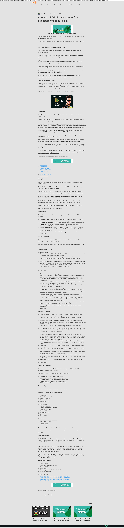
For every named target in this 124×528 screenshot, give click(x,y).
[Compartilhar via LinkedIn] (45, 495)
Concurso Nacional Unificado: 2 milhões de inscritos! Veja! (62, 519)
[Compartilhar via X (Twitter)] (41, 495)
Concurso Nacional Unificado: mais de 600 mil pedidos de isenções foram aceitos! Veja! (83, 519)
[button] (90, 4)
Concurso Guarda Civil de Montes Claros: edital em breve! (39, 519)
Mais (79, 4)
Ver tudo (90, 503)
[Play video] (62, 101)
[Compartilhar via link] (48, 495)
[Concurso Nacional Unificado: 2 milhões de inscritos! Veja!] (62, 511)
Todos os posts (35, 4)
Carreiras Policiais (71, 4)
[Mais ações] (85, 13)
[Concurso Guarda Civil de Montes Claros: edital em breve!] (41, 511)
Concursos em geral (51, 490)
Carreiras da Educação (46, 4)
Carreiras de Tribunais (59, 4)
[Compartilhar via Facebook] (38, 495)
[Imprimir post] (51, 495)
